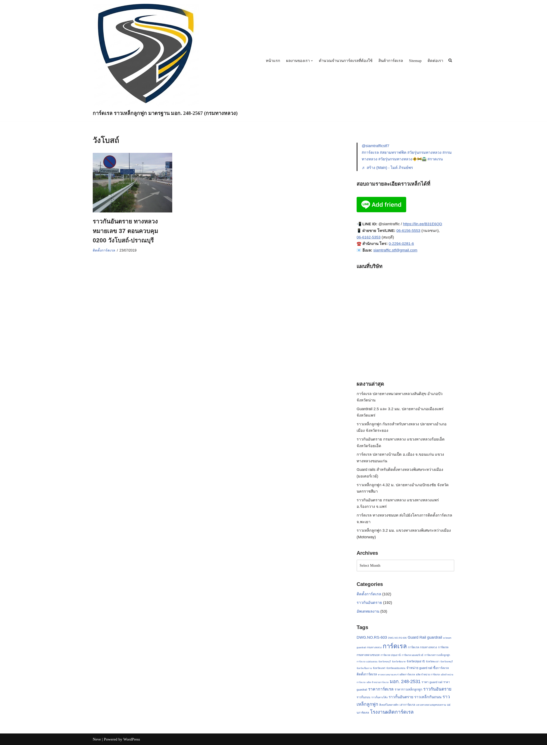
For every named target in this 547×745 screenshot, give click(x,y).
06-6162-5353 (369, 237)
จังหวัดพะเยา (432, 661)
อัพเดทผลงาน (368, 611)
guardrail (434, 637)
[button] (312, 61)
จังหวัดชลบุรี (384, 661)
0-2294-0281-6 (401, 244)
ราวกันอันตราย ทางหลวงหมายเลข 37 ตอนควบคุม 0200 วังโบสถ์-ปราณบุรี (125, 231)
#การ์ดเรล (370, 152)
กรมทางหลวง (374, 647)
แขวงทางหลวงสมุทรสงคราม (431, 705)
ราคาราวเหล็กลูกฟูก (408, 689)
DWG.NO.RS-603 (372, 637)
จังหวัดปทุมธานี (416, 661)
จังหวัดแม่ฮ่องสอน (395, 668)
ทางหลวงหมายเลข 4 (388, 674)
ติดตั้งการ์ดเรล (104, 250)
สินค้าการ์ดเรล (390, 61)
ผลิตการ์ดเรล (407, 674)
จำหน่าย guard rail (419, 668)
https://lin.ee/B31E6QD (422, 224)
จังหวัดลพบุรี (446, 661)
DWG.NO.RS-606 (397, 638)
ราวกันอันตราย (369, 602)
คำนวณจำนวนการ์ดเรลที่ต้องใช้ (345, 61)
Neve (97, 739)
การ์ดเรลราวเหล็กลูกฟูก (437, 655)
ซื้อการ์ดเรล (441, 668)
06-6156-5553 (408, 230)
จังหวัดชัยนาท (399, 661)
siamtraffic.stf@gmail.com (395, 250)
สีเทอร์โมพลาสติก (388, 704)
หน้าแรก (273, 61)
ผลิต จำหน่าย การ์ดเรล (428, 674)
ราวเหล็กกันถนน (427, 697)
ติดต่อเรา (435, 61)
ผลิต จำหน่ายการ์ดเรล (378, 682)
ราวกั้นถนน (363, 697)
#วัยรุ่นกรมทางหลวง (424, 152)
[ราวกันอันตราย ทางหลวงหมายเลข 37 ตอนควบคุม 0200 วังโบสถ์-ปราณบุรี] (132, 182)
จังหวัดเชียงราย (364, 668)
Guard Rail (417, 637)
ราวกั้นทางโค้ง (379, 697)
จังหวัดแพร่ (379, 668)
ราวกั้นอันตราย (401, 697)
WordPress (131, 739)
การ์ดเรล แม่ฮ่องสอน (367, 661)
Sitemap (415, 61)
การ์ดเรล (395, 646)
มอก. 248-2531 (405, 681)
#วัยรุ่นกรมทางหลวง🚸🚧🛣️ (402, 159)
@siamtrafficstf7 (375, 146)
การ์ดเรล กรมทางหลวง (422, 647)
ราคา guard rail (432, 682)
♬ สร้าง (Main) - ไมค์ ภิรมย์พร (387, 167)
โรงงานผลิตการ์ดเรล (392, 712)
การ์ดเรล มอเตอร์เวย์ (412, 655)
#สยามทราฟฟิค (393, 152)
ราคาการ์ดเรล (381, 689)
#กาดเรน (435, 159)
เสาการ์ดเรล (407, 704)
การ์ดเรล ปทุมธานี (391, 655)
